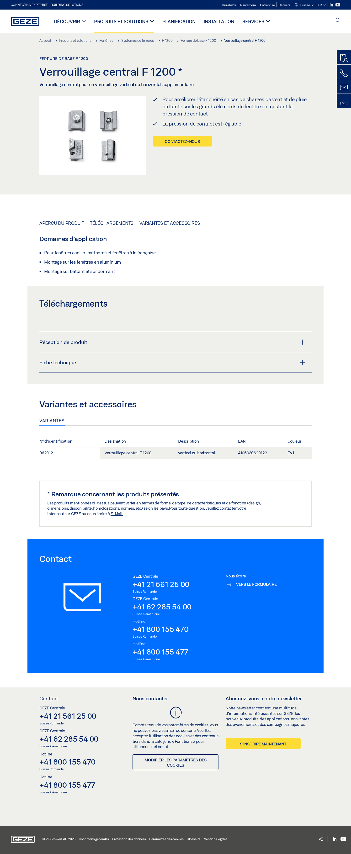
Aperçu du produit (61, 223)
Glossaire (193, 839)
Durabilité (229, 5)
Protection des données (129, 839)
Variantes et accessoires (169, 223)
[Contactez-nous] (344, 73)
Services (253, 21)
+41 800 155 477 (160, 651)
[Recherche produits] (344, 58)
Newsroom (248, 5)
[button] (304, 5)
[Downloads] (344, 102)
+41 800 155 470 (160, 629)
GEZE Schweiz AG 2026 (58, 839)
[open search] (338, 21)
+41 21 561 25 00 (161, 584)
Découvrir (67, 21)
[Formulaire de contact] (344, 87)
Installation (219, 21)
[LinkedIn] (332, 5)
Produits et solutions (121, 21)
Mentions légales (215, 839)
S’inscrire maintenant (263, 744)
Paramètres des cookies (166, 839)
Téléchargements (111, 223)
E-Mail (117, 513)
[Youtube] (337, 5)
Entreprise (267, 5)
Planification (179, 21)
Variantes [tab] (52, 420)
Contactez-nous (182, 141)
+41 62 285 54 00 (162, 606)
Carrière (284, 5)
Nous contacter (150, 698)
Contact (48, 698)
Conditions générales (94, 839)
